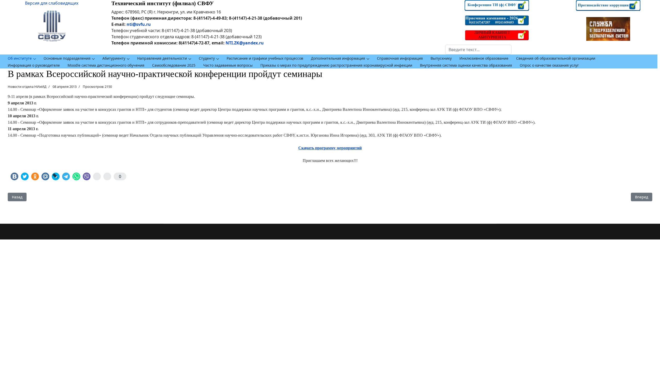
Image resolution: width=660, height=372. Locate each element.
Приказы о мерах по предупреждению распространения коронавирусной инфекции (336, 65)
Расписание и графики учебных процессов (265, 58)
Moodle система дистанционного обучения (106, 65)
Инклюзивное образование (483, 58)
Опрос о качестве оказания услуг (549, 65)
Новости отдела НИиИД (27, 86)
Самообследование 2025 (173, 65)
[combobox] (478, 50)
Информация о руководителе (34, 65)
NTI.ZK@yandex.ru (245, 43)
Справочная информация (400, 58)
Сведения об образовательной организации (555, 58)
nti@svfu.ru (139, 24)
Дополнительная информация (338, 58)
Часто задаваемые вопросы (228, 65)
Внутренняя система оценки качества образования (466, 65)
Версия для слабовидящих (51, 3)
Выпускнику (441, 58)
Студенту (207, 58)
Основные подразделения (67, 58)
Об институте (20, 58)
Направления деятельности (162, 58)
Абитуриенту (113, 58)
